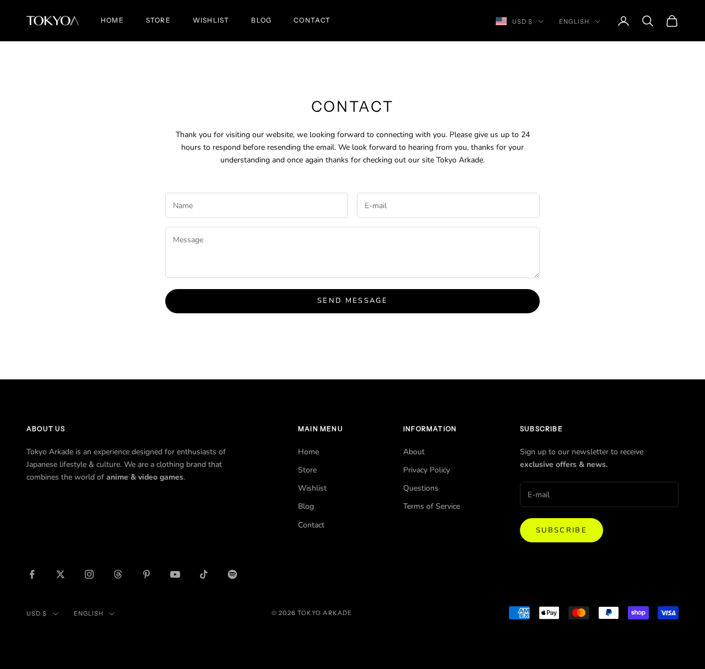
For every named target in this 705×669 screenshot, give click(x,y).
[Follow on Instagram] (89, 574)
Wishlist (211, 20)
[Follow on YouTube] (175, 574)
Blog (261, 20)
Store (158, 20)
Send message (352, 301)
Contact (312, 20)
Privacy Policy (426, 470)
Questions (420, 488)
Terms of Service (431, 506)
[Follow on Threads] (117, 574)
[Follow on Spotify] (232, 574)
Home (112, 20)
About (414, 452)
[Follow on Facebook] (31, 574)
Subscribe (561, 530)
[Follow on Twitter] (60, 574)
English (574, 21)
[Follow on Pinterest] (146, 574)
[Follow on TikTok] (203, 574)
